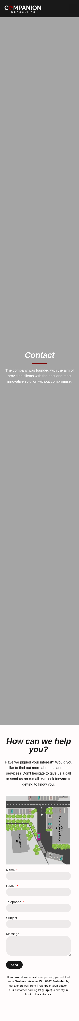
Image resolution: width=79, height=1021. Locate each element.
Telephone (14, 902)
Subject (11, 918)
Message (12, 934)
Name (11, 870)
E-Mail (11, 886)
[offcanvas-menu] (73, 8)
